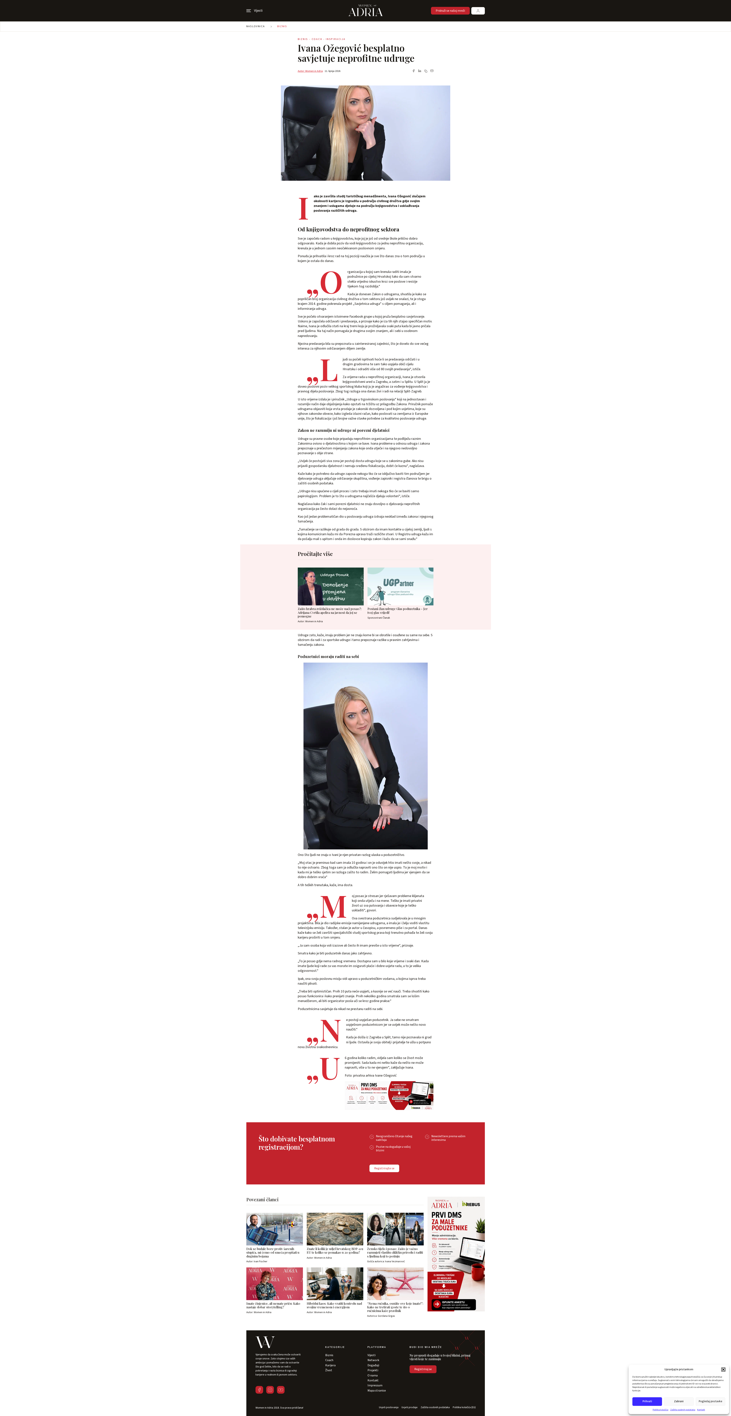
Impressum (375, 1385)
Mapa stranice (377, 1390)
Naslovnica (255, 26)
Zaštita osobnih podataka (682, 1409)
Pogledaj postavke (710, 1401)
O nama (373, 1375)
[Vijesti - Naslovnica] (365, 11)
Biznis (282, 26)
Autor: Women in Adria (310, 71)
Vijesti (372, 1355)
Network (373, 1360)
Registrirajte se (384, 1168)
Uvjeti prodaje (410, 1407)
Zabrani (679, 1401)
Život (328, 1370)
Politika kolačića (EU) (464, 1407)
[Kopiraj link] (425, 71)
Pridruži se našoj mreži (450, 11)
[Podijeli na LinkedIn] (419, 71)
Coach (329, 1360)
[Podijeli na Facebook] (413, 71)
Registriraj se (423, 1369)
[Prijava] (478, 11)
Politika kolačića (660, 1409)
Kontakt (701, 1409)
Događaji (373, 1365)
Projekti (373, 1370)
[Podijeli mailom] (431, 71)
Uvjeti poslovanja (388, 1407)
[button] (723, 1369)
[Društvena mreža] (259, 1390)
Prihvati (647, 1401)
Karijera (330, 1365)
